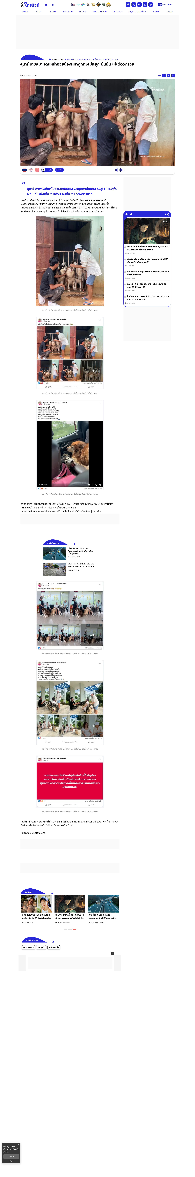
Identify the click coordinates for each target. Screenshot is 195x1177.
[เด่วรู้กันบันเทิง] (83, 4)
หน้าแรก (55, 59)
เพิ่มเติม (6, 1152)
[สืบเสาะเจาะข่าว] (73, 4)
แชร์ (159, 76)
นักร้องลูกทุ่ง (54, 947)
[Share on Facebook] (164, 75)
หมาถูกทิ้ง (41, 947)
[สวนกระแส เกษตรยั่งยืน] (103, 4)
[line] (150, 4)
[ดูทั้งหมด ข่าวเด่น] (167, 214)
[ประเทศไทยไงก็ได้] (108, 4)
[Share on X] (168, 75)
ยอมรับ (11, 1156)
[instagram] (145, 4)
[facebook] (128, 4)
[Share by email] (173, 75)
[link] (70, 553)
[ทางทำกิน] (93, 4)
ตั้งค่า (11, 1161)
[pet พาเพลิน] (88, 4)
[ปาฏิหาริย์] (98, 4)
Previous (114, 892)
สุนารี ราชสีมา (28, 947)
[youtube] (139, 4)
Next (118, 892)
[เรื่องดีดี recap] (78, 4)
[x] (133, 4)
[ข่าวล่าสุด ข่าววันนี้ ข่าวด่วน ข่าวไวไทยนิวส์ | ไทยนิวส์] (31, 4)
